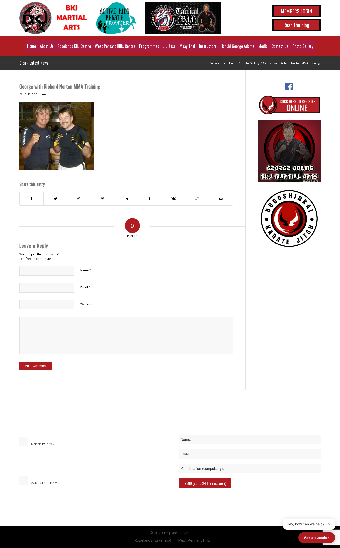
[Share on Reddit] (197, 198)
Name (85, 270)
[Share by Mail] (220, 198)
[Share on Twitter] (55, 198)
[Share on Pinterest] (102, 198)
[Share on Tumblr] (150, 198)
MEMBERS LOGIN (296, 11)
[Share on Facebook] (31, 198)
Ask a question (317, 538)
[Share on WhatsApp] (79, 198)
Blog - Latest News (33, 63)
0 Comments (42, 94)
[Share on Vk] (173, 198)
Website (85, 304)
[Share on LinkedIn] (126, 198)
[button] (309, 524)
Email (85, 287)
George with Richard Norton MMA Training (59, 86)
